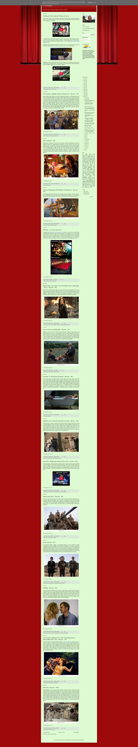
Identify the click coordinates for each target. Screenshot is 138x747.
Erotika (89, 160)
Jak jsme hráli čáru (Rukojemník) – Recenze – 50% (56, 329)
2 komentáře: (56, 370)
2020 (85, 87)
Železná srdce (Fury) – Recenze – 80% (53, 496)
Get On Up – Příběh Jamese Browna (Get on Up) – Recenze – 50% (60, 461)
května (86, 142)
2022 (85, 84)
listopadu (86, 99)
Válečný (55, 537)
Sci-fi (69, 324)
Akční (47, 324)
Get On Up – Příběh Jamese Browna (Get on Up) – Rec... (89, 123)
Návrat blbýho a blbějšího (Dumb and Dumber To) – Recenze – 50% (61, 94)
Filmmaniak (87, 30)
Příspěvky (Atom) (53, 734)
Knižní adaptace (53, 324)
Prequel (90, 175)
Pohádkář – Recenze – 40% (50, 588)
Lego (83, 170)
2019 (85, 89)
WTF (91, 186)
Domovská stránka (61, 732)
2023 (85, 83)
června (86, 140)
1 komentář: (55, 279)
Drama (49, 371)
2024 (85, 81)
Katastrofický (93, 166)
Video (55, 89)
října (85, 134)
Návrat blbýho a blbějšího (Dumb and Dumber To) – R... (89, 103)
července (86, 139)
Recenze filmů (85, 191)
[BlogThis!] (62, 87)
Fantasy (87, 161)
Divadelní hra (86, 158)
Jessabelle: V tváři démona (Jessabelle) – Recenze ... (89, 118)
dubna (86, 143)
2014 (85, 96)
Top (54, 729)
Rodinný (58, 371)
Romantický (66, 324)
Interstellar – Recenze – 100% (51, 687)
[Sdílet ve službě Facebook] (64, 87)
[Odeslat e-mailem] (61, 87)
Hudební (49, 491)
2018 (85, 90)
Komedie (55, 583)
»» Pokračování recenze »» (48, 131)
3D (83, 154)
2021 (85, 86)
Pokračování (59, 324)
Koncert (83, 169)
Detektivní (89, 157)
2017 (85, 92)
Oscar (91, 172)
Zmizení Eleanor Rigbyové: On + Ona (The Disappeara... (89, 131)
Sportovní (86, 182)
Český (47, 371)
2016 (85, 93)
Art (46, 458)
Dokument (86, 159)
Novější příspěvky (46, 732)
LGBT (88, 170)
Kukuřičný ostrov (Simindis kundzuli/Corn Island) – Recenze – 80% (61, 421)
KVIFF (53, 458)
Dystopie (49, 324)
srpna (86, 137)
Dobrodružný (92, 158)
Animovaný (84, 155)
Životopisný (64, 491)
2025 (85, 80)
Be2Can (83, 156)
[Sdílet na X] (63, 87)
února (86, 146)
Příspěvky (85, 39)
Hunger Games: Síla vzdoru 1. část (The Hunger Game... (89, 113)
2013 (85, 149)
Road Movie (91, 178)
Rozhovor (83, 180)
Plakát (83, 173)
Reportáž (85, 178)
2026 (85, 78)
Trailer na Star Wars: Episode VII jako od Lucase (56, 16)
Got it (94, 2)
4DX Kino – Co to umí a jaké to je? (52, 230)
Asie (92, 155)
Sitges (92, 180)
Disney (94, 157)
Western (86, 186)
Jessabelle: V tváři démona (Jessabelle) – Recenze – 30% (58, 376)
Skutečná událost (57, 491)
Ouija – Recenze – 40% (49, 140)
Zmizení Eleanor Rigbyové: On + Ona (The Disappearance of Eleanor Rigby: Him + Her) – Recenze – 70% (59, 638)
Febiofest (93, 161)
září (85, 136)
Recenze (49, 185)
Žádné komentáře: (57, 87)
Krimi (87, 169)
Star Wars (52, 89)
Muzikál (93, 171)
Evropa (52, 371)
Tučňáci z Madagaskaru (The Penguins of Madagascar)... (89, 108)
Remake (93, 177)
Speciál (49, 89)
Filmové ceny (86, 162)
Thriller (93, 183)
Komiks (91, 168)
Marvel (89, 171)
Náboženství (86, 172)
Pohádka (93, 173)
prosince (86, 97)
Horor (46, 185)
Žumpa (89, 187)
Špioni (83, 183)
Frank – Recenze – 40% (49, 542)
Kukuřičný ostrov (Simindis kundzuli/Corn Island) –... (89, 121)
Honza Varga (87, 26)
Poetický (56, 458)
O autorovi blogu (86, 192)
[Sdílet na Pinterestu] (65, 87)
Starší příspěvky (76, 732)
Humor (47, 89)
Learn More (90, 2)
